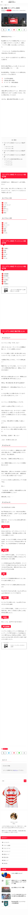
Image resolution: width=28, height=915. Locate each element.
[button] (3, 30)
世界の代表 (5, 857)
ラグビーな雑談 (6, 845)
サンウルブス (6, 842)
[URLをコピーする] (24, 30)
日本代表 (5, 863)
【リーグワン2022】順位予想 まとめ (13, 159)
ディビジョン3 (9, 164)
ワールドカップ (6, 851)
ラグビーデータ (6, 848)
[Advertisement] (14, 119)
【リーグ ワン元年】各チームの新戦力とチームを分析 (17, 290)
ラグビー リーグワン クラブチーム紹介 (17, 646)
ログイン (16, 770)
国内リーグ (9, 10)
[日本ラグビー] (14, 2)
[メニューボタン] (2, 2)
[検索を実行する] (25, 780)
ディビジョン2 (9, 163)
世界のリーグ (6, 854)
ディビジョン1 (9, 161)
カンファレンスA (9, 146)
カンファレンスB (9, 148)
